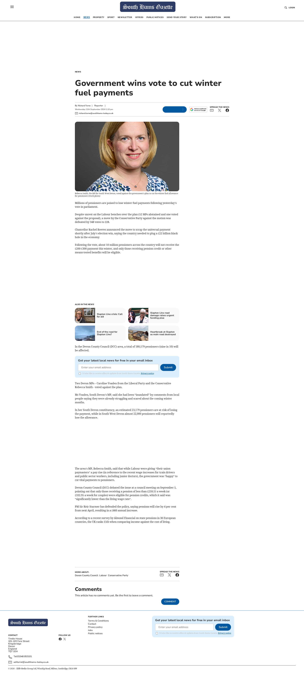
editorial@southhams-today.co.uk (31, 662)
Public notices (95, 633)
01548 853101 (24, 656)
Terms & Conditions (98, 620)
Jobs (90, 630)
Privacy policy (95, 627)
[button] (12, 7)
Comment (170, 601)
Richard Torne (84, 105)
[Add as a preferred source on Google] (198, 109)
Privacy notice (147, 373)
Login (292, 7)
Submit (168, 367)
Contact (92, 623)
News (78, 72)
